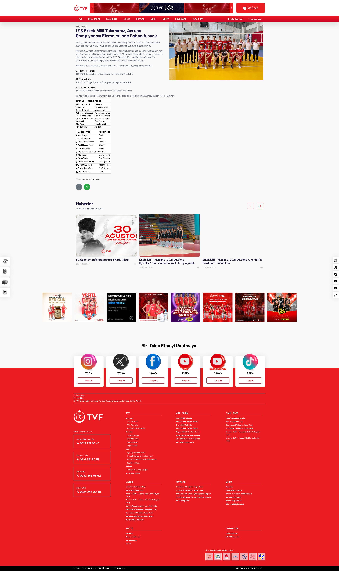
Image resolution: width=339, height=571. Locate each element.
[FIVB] (235, 556)
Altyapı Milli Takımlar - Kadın (188, 432)
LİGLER (127, 19)
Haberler (129, 533)
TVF (80, 19)
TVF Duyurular (232, 533)
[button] (231, 8)
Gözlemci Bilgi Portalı (235, 504)
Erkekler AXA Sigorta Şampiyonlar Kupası (193, 497)
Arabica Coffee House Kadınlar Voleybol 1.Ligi (242, 433)
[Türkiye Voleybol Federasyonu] (80, 8)
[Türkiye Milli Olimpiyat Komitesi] (226, 556)
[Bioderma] (121, 307)
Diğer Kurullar (132, 446)
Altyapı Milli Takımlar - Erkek (188, 435)
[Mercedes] (89, 307)
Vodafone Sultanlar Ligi (235, 418)
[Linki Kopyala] (79, 187)
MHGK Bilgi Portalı (233, 497)
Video (128, 544)
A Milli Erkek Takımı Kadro (187, 428)
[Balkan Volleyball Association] (244, 556)
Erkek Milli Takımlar (184, 425)
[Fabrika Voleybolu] (209, 556)
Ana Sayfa (80, 395)
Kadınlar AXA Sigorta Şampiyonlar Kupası (193, 494)
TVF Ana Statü (132, 422)
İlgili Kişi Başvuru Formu (136, 453)
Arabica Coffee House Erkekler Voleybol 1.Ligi (242, 439)
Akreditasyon (131, 540)
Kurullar (129, 432)
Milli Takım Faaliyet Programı (188, 439)
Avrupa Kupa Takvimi (135, 520)
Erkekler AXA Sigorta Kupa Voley (239, 428)
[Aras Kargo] (185, 307)
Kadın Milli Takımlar (184, 418)
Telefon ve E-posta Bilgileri (137, 470)
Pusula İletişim (103, 568)
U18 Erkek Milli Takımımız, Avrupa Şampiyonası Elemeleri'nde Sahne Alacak (109, 401)
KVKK (128, 449)
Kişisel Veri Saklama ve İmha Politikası (141, 459)
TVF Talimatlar (132, 425)
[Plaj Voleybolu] (218, 556)
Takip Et (89, 380)
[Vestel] (57, 307)
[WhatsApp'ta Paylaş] (87, 187)
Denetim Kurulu (133, 439)
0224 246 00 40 (90, 492)
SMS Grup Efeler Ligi (234, 422)
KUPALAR (140, 19)
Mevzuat (129, 418)
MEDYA (166, 19)
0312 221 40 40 (89, 443)
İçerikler (80, 398)
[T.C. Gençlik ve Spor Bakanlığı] (253, 556)
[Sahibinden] (250, 307)
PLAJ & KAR (198, 19)
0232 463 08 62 (90, 475)
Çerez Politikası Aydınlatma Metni (140, 456)
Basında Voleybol (133, 537)
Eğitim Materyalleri (234, 490)
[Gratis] (153, 307)
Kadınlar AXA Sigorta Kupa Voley (239, 425)
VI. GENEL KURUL (133, 473)
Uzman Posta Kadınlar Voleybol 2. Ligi (141, 506)
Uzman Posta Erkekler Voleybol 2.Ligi (141, 509)
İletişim (129, 466)
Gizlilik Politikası (133, 463)
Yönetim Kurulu (133, 435)
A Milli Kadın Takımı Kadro (187, 422)
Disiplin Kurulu (132, 442)
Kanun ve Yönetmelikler (136, 428)
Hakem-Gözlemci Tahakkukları (239, 494)
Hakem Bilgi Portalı (234, 501)
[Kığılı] (282, 307)
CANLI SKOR (111, 19)
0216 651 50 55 (90, 459)
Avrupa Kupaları (182, 501)
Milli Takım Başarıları (185, 442)
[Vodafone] (218, 307)
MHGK (153, 19)
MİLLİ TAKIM (94, 19)
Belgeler (229, 487)
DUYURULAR (180, 19)
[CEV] (261, 556)
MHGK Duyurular (233, 537)
